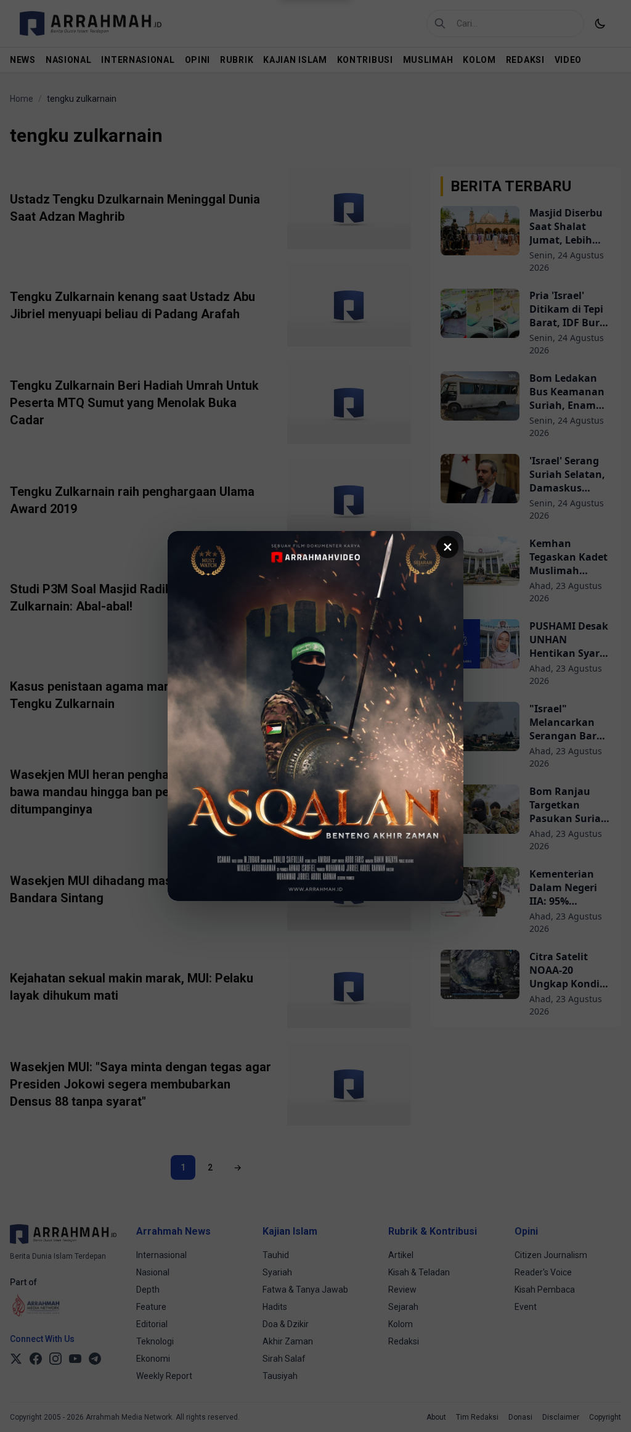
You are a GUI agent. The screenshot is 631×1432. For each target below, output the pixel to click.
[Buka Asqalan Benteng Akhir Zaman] (315, 716)
